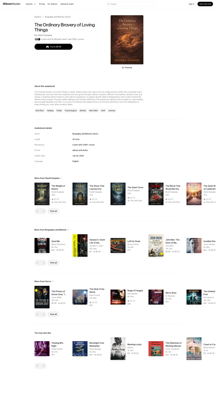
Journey (111, 110)
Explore (29, 4)
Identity (83, 110)
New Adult (93, 110)
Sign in (191, 4)
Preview (128, 67)
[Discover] (35, 4)
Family (59, 110)
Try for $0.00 (55, 47)
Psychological (70, 110)
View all (53, 211)
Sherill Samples (45, 35)
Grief (103, 110)
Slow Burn (40, 110)
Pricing (42, 4)
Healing (50, 110)
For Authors (53, 4)
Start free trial (205, 4)
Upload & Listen (67, 4)
